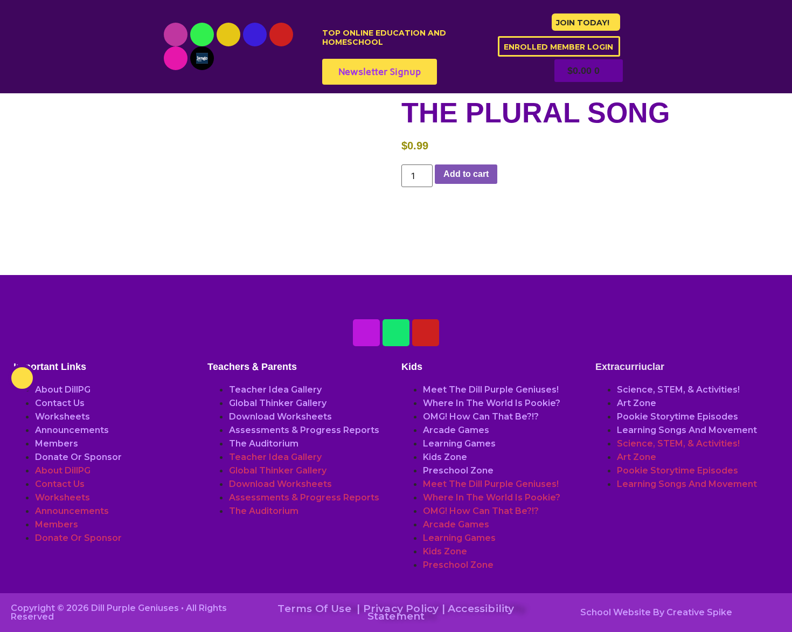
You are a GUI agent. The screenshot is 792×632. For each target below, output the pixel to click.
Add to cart (466, 173)
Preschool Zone (458, 470)
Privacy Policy (401, 608)
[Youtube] (175, 34)
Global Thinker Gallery (277, 403)
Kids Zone (445, 457)
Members (56, 443)
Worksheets (62, 416)
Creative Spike (699, 612)
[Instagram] (228, 34)
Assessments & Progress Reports (304, 430)
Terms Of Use (314, 608)
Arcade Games (456, 430)
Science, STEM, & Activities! (678, 389)
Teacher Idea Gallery (275, 389)
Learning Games (459, 443)
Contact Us (60, 403)
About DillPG (63, 389)
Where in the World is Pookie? (491, 403)
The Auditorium (263, 443)
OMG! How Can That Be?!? (481, 416)
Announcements (72, 430)
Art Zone (636, 403)
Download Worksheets (280, 416)
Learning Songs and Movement (687, 430)
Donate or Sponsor (78, 457)
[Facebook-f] (255, 34)
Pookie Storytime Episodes (677, 416)
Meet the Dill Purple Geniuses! (491, 389)
